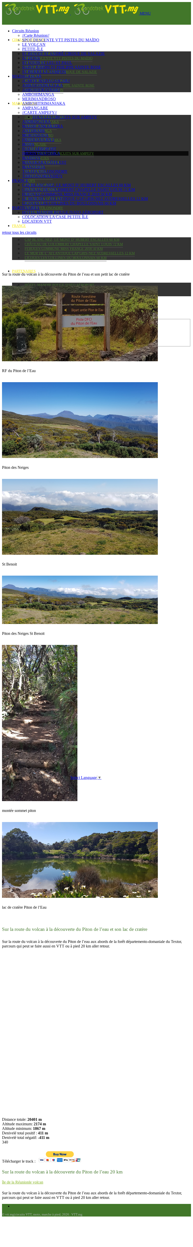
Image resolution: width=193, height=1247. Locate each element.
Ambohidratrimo (41, 90)
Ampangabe (35, 144)
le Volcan (33, 44)
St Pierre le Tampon (44, 72)
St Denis (31, 58)
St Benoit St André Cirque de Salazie (63, 53)
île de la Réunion (15, 1182)
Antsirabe (33, 130)
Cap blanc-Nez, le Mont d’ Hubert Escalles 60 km (72, 240)
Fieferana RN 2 (38, 140)
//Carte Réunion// (35, 35)
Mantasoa (33, 167)
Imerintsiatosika (41, 153)
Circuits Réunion (25, 31)
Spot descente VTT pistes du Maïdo (58, 58)
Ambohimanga (38, 94)
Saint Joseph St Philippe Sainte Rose (61, 67)
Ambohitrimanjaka (43, 103)
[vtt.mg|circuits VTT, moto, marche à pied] (71, 13)
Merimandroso (39, 99)
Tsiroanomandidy (42, 176)
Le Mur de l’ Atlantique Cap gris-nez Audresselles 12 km (80, 253)
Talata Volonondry (44, 208)
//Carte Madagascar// (46, 81)
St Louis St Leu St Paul (47, 62)
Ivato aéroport (39, 149)
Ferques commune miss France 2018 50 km (64, 249)
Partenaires (24, 271)
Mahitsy (31, 158)
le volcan (36, 1182)
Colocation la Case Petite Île (55, 217)
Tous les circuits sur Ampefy (65, 153)
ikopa (30, 181)
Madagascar (26, 76)
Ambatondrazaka (42, 85)
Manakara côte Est (44, 162)
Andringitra (36, 121)
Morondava (35, 135)
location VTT (37, 221)
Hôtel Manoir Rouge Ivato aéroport (59, 285)
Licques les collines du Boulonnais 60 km (66, 258)
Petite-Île (32, 49)
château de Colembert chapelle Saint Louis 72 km (74, 244)
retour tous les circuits (19, 232)
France (19, 226)
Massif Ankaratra (42, 126)
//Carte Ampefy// (39, 112)
